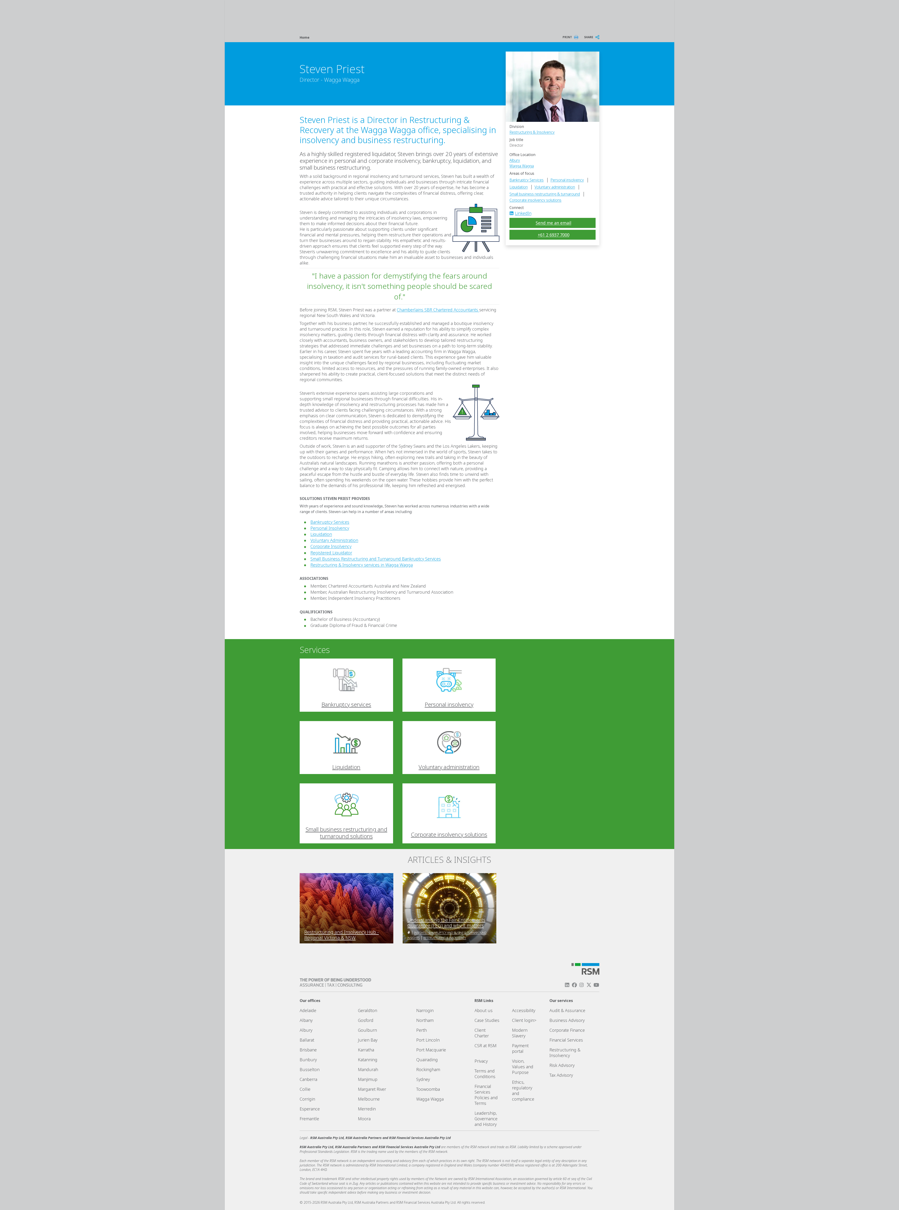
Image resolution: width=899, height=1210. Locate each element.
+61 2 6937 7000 (553, 235)
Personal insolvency (567, 179)
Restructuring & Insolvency (532, 132)
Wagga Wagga (521, 165)
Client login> (524, 1020)
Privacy (481, 1061)
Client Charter (482, 1033)
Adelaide (308, 1010)
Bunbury (308, 1059)
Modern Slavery (519, 1033)
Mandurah (368, 1069)
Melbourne (369, 1099)
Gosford (365, 1020)
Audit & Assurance (567, 1010)
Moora (364, 1118)
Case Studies (487, 1020)
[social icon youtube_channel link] (596, 985)
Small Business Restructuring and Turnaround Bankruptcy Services (375, 559)
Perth (421, 1030)
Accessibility (523, 1010)
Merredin (367, 1109)
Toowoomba (428, 1089)
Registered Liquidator (331, 552)
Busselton (310, 1069)
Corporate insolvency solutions (535, 200)
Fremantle (309, 1118)
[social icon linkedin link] (513, 213)
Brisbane (308, 1050)
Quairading (427, 1059)
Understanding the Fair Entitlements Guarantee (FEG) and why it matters (446, 922)
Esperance (310, 1109)
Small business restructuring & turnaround (544, 194)
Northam (425, 1020)
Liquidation (518, 187)
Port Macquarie (431, 1050)
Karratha (366, 1050)
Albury (514, 160)
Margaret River (372, 1089)
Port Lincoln (428, 1040)
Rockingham (428, 1069)
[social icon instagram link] (581, 985)
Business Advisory (567, 1020)
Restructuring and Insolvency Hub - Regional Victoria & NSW (341, 935)
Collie (305, 1089)
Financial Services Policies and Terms (486, 1094)
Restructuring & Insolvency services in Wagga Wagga (361, 565)
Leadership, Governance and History (486, 1118)
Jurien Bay (367, 1040)
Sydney (423, 1079)
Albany (306, 1020)
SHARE (588, 37)
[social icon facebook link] (574, 985)
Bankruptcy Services (526, 179)
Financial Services (566, 1040)
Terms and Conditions (485, 1073)
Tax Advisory (561, 1075)
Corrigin (307, 1099)
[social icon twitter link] (589, 985)
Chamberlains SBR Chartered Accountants (438, 310)
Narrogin (425, 1010)
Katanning (367, 1059)
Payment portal (520, 1048)
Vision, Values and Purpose (522, 1066)
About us (484, 1010)
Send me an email (553, 223)
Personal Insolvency (329, 528)
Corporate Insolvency (330, 546)
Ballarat (307, 1040)
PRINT (567, 37)
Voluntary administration (554, 187)
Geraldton (367, 1010)
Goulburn (367, 1030)
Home (304, 37)
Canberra (308, 1079)
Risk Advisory (562, 1065)
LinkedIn (523, 213)
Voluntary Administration (334, 540)
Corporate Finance (567, 1030)
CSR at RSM (486, 1045)
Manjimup (367, 1079)
